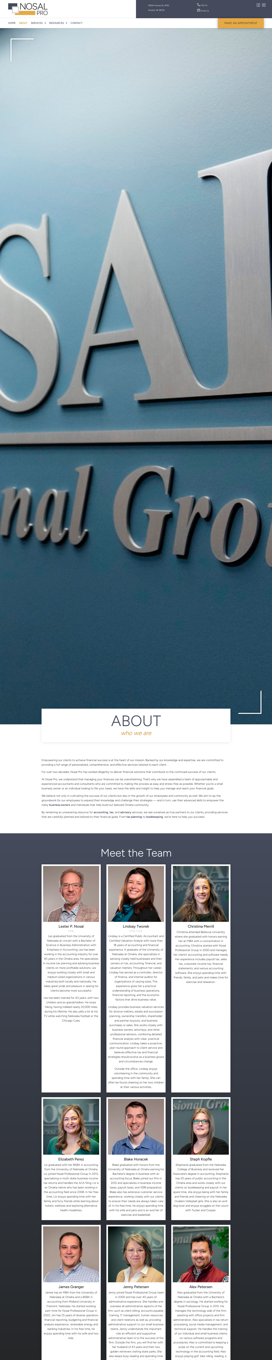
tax (111, 812)
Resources (56, 23)
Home (12, 23)
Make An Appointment (240, 23)
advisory (125, 812)
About (23, 23)
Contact (76, 23)
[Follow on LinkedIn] (264, 5)
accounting (101, 812)
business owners (59, 805)
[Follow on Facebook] (258, 5)
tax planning (134, 817)
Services (37, 23)
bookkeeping (154, 817)
